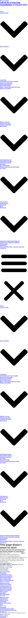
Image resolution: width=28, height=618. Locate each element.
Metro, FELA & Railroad (6, 580)
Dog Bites (3, 164)
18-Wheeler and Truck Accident (9, 81)
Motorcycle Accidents (6, 83)
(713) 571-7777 (4, 569)
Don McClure (4, 202)
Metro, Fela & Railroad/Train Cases (10, 87)
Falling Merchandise (6, 161)
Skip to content (4, 0)
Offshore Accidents (5, 584)
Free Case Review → (6, 563)
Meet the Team (4, 597)
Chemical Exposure (5, 125)
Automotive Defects (6, 84)
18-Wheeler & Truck (6, 574)
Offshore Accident (5, 123)
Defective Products (5, 162)
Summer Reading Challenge (8, 610)
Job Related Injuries (5, 160)
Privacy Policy (4, 616)
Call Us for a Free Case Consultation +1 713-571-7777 (13, 3)
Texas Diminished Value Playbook (10, 241)
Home (2, 11)
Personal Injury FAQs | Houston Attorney (12, 247)
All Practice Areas (5, 571)
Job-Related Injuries (5, 587)
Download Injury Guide (7, 608)
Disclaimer (3, 617)
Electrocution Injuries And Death (9, 167)
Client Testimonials (5, 603)
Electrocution (4, 591)
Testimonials (3, 244)
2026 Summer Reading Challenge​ (9, 242)
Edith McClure (4, 203)
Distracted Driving (5, 85)
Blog (1, 206)
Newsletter (3, 245)
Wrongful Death (4, 165)
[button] (14, 277)
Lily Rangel (3, 205)
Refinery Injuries (5, 122)
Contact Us (3, 248)
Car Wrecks (3, 80)
